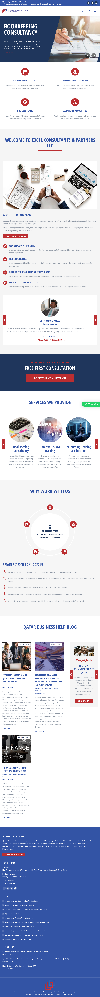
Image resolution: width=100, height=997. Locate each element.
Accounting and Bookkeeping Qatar (56, 992)
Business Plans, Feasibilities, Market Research (47, 689)
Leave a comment (8, 687)
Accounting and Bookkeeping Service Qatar (22, 901)
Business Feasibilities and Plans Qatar (19, 927)
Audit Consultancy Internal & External (19, 905)
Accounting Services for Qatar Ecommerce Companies (26, 931)
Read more (6, 728)
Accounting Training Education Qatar (19, 918)
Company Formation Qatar (11, 685)
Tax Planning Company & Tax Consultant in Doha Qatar (26, 909)
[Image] (21, 429)
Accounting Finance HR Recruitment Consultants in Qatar (27, 922)
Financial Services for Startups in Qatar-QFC (14, 769)
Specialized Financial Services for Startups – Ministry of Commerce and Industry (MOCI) (49, 680)
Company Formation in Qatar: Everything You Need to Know (14, 678)
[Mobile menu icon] (95, 10)
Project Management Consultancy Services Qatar (24, 935)
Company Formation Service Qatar (18, 939)
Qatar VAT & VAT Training (15, 914)
